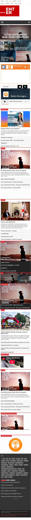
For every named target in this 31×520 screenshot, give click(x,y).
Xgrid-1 (9, 471)
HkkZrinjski (4, 471)
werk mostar (21, 471)
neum (25, 458)
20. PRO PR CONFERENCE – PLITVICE (10, 265)
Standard (14, 1)
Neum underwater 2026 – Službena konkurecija (12, 182)
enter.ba (3, 460)
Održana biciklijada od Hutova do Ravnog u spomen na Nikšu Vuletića (14, 332)
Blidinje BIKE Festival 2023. (7, 352)
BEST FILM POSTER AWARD (7, 179)
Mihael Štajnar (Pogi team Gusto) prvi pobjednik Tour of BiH (15, 342)
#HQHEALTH (4, 143)
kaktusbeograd (5, 464)
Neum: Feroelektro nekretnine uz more (10, 146)
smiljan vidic (4, 462)
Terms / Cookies (13, 515)
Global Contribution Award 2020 (8, 271)
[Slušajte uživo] (3, 67)
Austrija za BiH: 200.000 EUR (8, 222)
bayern (16, 464)
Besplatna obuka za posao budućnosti (10, 128)
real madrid (13, 460)
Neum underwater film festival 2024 (9, 469)
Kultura (2, 3)
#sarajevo (4, 466)
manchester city (5, 473)
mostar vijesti (11, 462)
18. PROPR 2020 (5, 233)
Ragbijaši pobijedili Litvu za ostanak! (9, 345)
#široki (3, 475)
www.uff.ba (3, 430)
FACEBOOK (18, 475)
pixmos (5, 477)
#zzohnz (19, 469)
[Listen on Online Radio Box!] (28, 67)
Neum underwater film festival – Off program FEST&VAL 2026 (15, 184)
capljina (18, 458)
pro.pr (7, 460)
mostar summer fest (10, 475)
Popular (3, 480)
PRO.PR (6, 1)
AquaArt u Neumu (5, 262)
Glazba (19, 3)
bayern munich (19, 473)
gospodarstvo (6, 515)
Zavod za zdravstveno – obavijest (9, 230)
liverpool (11, 464)
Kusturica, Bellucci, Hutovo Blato (8, 490)
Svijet (16, 3)
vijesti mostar (24, 475)
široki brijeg (12, 473)
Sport (12, 3)
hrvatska (21, 464)
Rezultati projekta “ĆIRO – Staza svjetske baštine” (12, 140)
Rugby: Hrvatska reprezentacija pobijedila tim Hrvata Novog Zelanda (15, 349)
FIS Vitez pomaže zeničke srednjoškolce (10, 482)
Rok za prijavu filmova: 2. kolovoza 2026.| (10, 187)
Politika (19, 1)
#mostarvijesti (10, 466)
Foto (27, 514)
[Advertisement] (15, 194)
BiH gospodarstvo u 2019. (7, 236)
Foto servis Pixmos (19, 514)
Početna (2, 1)
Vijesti (2, 514)
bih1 (7, 458)
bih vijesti (26, 473)
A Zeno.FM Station (4, 104)
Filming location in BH (11, 514)
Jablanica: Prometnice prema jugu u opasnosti (12, 496)
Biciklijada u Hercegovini (7, 137)
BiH (10, 1)
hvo (2, 477)
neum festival (20, 460)
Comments (13, 480)
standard (26, 460)
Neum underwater (19, 462)
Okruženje (7, 3)
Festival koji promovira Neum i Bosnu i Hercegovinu (13, 170)
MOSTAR (13, 458)
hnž (23, 469)
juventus (26, 464)
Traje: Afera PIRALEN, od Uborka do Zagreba (11, 239)
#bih (22, 458)
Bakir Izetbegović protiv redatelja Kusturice (11, 493)
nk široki (10, 477)
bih (9, 458)
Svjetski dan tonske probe (7, 485)
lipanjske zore (15, 471)
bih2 (4, 458)
